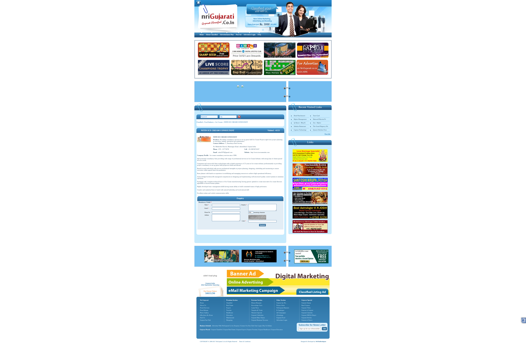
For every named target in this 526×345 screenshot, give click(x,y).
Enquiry (237, 326)
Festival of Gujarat (307, 310)
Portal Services (204, 308)
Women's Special (256, 313)
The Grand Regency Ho (320, 126)
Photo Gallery (204, 313)
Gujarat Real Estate (229, 329)
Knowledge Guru (256, 305)
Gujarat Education (277, 329)
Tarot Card (316, 115)
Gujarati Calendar (307, 313)
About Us (203, 305)
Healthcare (229, 313)
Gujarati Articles (306, 317)
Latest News (255, 308)
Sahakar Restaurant (300, 126)
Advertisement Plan (227, 35)
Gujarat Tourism (252, 329)
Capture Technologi (300, 130)
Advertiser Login (249, 35)
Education (229, 315)
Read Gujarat (305, 305)
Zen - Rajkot (317, 123)
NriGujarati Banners (282, 308)
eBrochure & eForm (206, 315)
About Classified (212, 35)
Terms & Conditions (245, 341)
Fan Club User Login (255, 326)
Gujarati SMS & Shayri (308, 315)
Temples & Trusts (256, 310)
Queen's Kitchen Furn (320, 130)
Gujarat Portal (205, 329)
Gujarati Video (306, 308)
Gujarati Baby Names (258, 317)
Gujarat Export (241, 329)
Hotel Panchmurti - (300, 115)
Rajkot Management (300, 119)
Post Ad (238, 35)
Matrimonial (230, 317)
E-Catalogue (280, 310)
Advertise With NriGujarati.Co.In (222, 326)
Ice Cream (218, 122)
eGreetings (279, 315)
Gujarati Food (280, 317)
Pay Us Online (267, 326)
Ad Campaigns (281, 313)
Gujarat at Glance (306, 320)
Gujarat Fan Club (205, 320)
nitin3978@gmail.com (225, 152)
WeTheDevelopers (321, 341)
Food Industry (209, 122)
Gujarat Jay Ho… (281, 303)
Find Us (202, 317)
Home (202, 35)
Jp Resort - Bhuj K (299, 123)
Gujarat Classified (216, 329)
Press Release (204, 310)
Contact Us (243, 326)
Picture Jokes (280, 305)
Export (228, 308)
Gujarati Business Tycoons (259, 320)
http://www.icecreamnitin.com (260, 152)
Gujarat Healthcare (264, 329)
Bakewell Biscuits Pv (319, 119)
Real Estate (229, 305)
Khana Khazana (256, 303)
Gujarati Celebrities (257, 315)
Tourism (228, 310)
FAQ (259, 35)
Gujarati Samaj (306, 303)
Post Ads (327, 134)
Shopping (229, 320)
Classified (199, 122)
